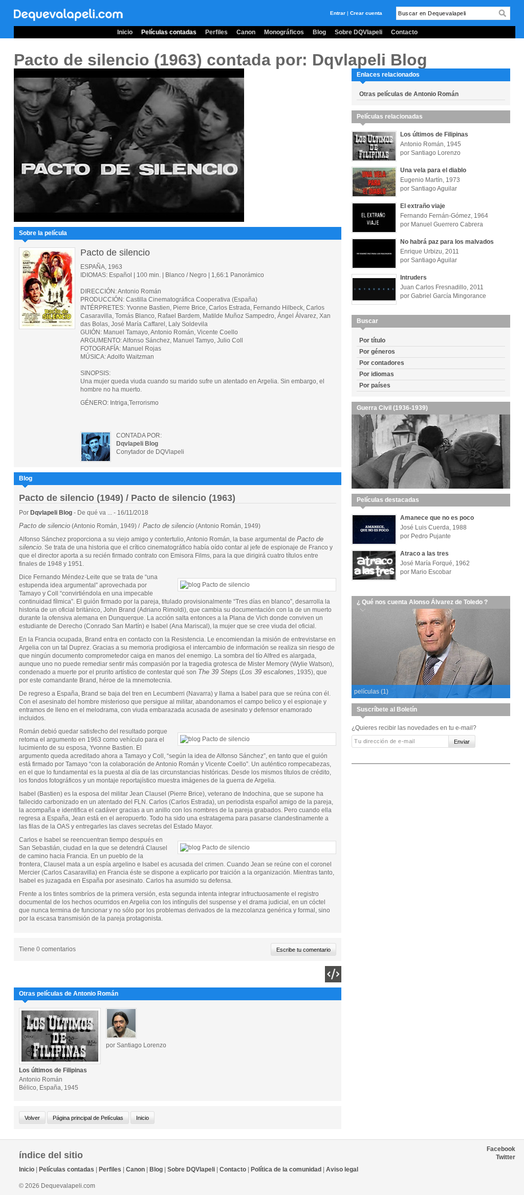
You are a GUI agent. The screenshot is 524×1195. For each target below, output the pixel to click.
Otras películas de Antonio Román (408, 94)
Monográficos (284, 32)
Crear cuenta (366, 13)
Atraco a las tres (424, 553)
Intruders (413, 277)
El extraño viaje (422, 206)
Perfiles (216, 32)
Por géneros (377, 351)
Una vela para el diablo (433, 170)
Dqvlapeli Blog (52, 512)
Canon (245, 32)
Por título (372, 340)
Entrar (337, 13)
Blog (319, 32)
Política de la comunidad (286, 1169)
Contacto (404, 32)
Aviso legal (342, 1169)
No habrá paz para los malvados (447, 241)
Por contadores (381, 362)
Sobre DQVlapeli (358, 32)
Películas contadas (168, 32)
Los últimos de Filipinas (53, 1070)
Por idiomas (376, 374)
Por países (374, 385)
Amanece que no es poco (437, 517)
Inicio (125, 32)
